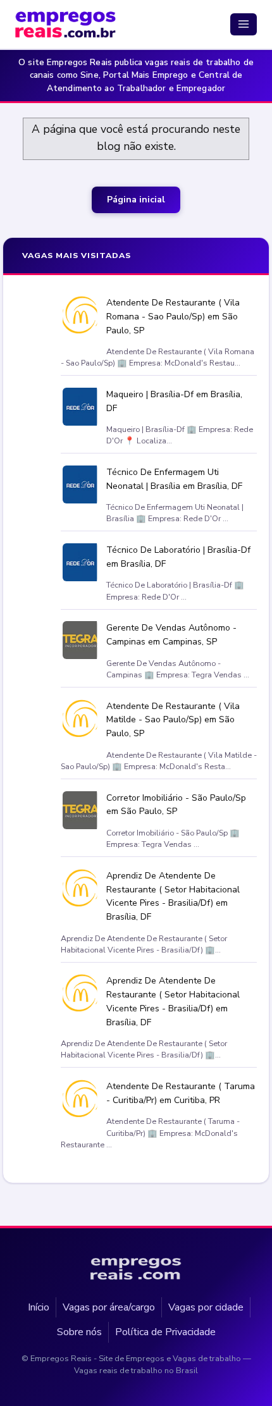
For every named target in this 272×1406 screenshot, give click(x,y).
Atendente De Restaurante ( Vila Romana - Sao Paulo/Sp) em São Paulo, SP (173, 316)
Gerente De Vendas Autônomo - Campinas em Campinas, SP (171, 635)
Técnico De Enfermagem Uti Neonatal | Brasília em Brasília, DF (174, 480)
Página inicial (136, 200)
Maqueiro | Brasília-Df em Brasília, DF (174, 401)
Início (38, 1307)
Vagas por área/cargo (109, 1307)
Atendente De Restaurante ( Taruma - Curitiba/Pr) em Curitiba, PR (180, 1094)
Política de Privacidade (165, 1332)
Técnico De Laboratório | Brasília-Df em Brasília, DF (178, 557)
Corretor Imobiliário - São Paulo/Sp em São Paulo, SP (176, 805)
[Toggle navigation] (243, 24)
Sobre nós (79, 1332)
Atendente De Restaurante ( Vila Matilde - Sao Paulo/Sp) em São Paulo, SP (173, 720)
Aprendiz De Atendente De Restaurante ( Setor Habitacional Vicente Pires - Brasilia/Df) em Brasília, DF (173, 896)
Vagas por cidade (206, 1307)
